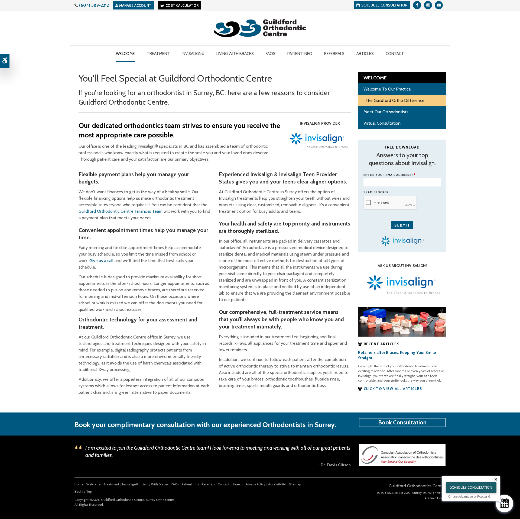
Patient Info (190, 484)
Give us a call (101, 260)
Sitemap (295, 484)
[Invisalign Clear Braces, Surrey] (402, 285)
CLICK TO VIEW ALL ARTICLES (393, 388)
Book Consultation (402, 422)
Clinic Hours (437, 498)
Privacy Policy (255, 484)
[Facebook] (417, 5)
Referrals (334, 53)
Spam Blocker (376, 192)
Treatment (111, 484)
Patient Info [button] (299, 53)
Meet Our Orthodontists (385, 111)
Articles (365, 53)
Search (237, 484)
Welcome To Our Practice (387, 89)
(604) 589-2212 (94, 5)
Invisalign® (130, 484)
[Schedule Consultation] (504, 503)
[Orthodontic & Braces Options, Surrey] (402, 321)
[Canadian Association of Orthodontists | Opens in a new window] (402, 454)
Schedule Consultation (384, 5)
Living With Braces (155, 484)
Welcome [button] (125, 53)
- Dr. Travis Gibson (334, 464)
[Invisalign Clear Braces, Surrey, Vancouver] (319, 139)
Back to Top (83, 491)
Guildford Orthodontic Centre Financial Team (120, 211)
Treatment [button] (158, 53)
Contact (395, 53)
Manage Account (135, 5)
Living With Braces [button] (235, 53)
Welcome (93, 484)
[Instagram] (428, 5)
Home (78, 484)
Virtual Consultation (382, 123)
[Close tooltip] (496, 479)
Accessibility (277, 484)
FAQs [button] (270, 53)
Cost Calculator (182, 5)
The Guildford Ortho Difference (394, 100)
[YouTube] (439, 5)
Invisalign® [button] (193, 53)
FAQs (175, 484)
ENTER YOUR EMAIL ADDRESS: (389, 175)
